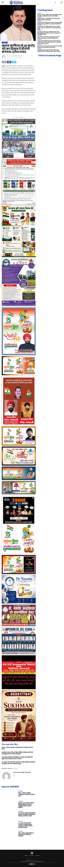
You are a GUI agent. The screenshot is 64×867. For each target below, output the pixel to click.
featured (15, 768)
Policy (38, 855)
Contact (31, 855)
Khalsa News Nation (33, 860)
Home (26, 855)
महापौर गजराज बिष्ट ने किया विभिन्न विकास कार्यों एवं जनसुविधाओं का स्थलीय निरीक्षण (17, 753)
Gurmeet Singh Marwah (15, 55)
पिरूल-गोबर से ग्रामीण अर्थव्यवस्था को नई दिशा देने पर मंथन (17, 748)
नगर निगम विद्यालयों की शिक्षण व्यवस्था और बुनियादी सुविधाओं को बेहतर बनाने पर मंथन (17, 758)
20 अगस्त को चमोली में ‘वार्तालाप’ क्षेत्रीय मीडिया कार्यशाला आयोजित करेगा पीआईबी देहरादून (18, 762)
